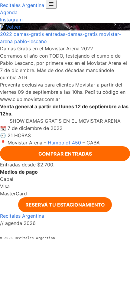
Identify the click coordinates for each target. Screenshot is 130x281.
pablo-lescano (30, 41)
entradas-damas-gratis (71, 34)
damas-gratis (29, 34)
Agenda (9, 12)
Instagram (11, 20)
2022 (6, 34)
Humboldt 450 (64, 143)
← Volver (10, 27)
